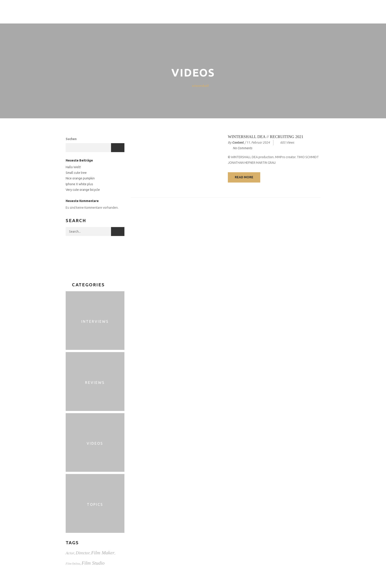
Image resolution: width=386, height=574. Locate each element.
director (83, 553)
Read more (244, 177)
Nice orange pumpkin (80, 178)
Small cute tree (76, 172)
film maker (103, 552)
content (238, 142)
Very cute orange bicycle (83, 189)
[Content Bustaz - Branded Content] (48, 11)
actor (70, 553)
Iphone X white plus (79, 184)
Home (181, 85)
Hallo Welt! (73, 167)
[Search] (117, 231)
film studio (93, 563)
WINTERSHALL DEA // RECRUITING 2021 (265, 136)
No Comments (242, 148)
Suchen (71, 139)
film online (73, 563)
